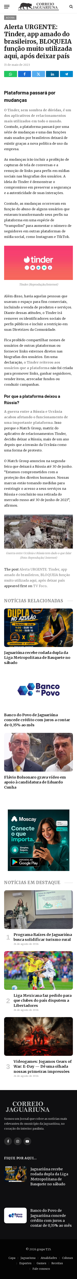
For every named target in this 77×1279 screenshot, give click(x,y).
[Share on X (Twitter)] (38, 74)
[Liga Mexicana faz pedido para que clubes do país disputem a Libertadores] (38, 970)
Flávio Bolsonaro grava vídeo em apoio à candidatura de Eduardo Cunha (35, 782)
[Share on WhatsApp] (10, 74)
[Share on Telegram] (66, 74)
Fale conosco (41, 1269)
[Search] (71, 6)
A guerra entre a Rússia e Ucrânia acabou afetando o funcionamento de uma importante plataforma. (36, 417)
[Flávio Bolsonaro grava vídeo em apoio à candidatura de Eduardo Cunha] (38, 752)
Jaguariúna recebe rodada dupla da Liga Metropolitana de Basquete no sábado (37, 657)
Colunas (67, 1258)
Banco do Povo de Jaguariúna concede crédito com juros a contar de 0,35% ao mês (37, 720)
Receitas (57, 1263)
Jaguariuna (28, 1258)
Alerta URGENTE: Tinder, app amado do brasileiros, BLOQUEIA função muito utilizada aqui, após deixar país (37, 574)
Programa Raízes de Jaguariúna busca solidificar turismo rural (43, 937)
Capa (11, 1258)
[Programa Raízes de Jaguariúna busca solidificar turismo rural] (38, 909)
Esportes (25, 1263)
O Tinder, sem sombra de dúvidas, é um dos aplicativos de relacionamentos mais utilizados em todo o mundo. (37, 115)
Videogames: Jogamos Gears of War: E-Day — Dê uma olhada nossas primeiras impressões (43, 1066)
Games (41, 1263)
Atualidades (49, 1258)
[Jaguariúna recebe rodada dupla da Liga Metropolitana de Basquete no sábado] (38, 627)
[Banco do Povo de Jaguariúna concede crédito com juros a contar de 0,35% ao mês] (38, 690)
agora (10, 17)
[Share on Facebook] (24, 74)
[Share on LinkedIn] (52, 74)
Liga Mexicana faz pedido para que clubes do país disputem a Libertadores (42, 1000)
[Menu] (6, 6)
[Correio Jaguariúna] (38, 6)
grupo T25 (44, 1249)
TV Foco (40, 586)
